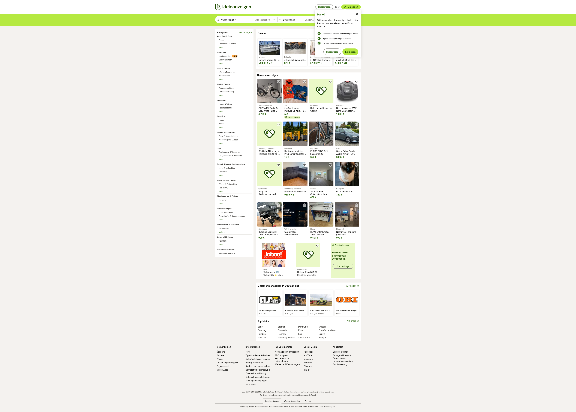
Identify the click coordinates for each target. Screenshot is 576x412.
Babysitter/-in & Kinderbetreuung (232, 216)
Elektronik (221, 100)
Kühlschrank (313, 406)
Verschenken (224, 228)
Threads (308, 362)
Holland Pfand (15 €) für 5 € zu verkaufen (307, 273)
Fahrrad (298, 406)
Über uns (220, 351)
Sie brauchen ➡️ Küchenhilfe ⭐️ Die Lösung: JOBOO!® (272, 275)
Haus (251, 406)
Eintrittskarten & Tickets (227, 196)
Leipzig (321, 333)
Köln (300, 333)
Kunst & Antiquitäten (227, 168)
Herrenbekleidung (226, 91)
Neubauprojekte (225, 56)
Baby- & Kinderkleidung (228, 136)
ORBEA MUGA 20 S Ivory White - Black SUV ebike (268, 111)
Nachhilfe (223, 240)
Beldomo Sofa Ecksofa (295, 191)
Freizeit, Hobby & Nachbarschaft (231, 164)
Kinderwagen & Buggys (228, 139)
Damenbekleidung (226, 88)
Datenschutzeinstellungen (258, 376)
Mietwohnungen (225, 59)
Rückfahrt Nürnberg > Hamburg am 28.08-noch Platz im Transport (268, 155)
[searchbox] (236, 19)
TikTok (307, 369)
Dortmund (303, 326)
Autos (221, 40)
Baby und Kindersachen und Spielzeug (267, 194)
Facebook (308, 351)
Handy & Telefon (225, 104)
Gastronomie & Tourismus (229, 152)
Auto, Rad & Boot (224, 36)
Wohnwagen (329, 406)
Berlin (260, 326)
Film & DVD (223, 187)
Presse (219, 358)
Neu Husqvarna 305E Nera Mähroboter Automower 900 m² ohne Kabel (346, 112)
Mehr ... (222, 47)
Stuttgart (322, 337)
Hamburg (262, 333)
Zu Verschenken (261, 406)
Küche (291, 406)
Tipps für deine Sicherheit (258, 355)
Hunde (221, 120)
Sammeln (223, 171)
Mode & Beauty (223, 84)
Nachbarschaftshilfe (225, 249)
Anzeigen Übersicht (342, 355)
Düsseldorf (283, 330)
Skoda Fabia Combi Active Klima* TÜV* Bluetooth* (345, 154)
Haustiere (221, 116)
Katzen (222, 123)
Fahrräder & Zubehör (227, 43)
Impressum (251, 384)
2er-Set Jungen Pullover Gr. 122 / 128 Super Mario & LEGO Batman (294, 112)
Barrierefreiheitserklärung (258, 369)
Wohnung (244, 406)
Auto (321, 406)
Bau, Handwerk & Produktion (230, 155)
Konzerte (222, 200)
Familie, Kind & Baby (226, 132)
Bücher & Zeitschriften (228, 184)
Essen (301, 330)
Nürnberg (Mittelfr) (287, 337)
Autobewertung (340, 364)
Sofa (305, 406)
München (262, 337)
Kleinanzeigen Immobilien (287, 351)
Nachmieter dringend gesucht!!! (346, 233)
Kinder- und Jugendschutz (258, 366)
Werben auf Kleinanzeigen (287, 364)
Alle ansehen (353, 320)
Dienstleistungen (224, 208)
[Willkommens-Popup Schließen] (357, 14)
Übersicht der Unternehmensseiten (343, 359)
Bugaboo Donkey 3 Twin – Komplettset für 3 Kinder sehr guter (269, 234)
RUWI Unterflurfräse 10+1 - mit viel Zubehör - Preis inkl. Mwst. (320, 236)
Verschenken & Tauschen (228, 224)
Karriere (220, 355)
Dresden (322, 326)
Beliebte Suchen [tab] (272, 401)
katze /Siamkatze (344, 191)
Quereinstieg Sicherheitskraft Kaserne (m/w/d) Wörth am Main (292, 236)
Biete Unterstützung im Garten (321, 109)
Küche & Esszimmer (227, 72)
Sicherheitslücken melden (258, 358)
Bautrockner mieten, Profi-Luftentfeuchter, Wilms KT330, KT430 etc (294, 155)
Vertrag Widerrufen (255, 362)
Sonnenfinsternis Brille (278, 406)
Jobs (219, 148)
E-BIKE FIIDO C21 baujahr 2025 (319, 152)
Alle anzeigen (245, 32)
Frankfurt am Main (327, 330)
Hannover (282, 333)
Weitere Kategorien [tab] (292, 401)
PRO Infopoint (281, 355)
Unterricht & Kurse (225, 237)
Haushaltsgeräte (225, 107)
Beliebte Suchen (340, 351)
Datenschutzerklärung (256, 373)
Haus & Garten (223, 68)
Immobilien (221, 52)
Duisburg (262, 330)
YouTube (308, 355)
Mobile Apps (222, 369)
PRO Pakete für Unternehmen (282, 359)
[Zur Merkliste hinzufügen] (278, 81)
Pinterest (308, 366)
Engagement (222, 366)
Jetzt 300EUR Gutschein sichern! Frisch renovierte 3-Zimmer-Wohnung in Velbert (320, 197)
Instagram (308, 358)
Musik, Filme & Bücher (226, 180)
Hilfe (248, 351)
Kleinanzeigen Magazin (227, 362)
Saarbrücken (304, 337)
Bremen (281, 326)
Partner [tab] (308, 401)
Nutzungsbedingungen (256, 380)
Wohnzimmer (224, 75)
